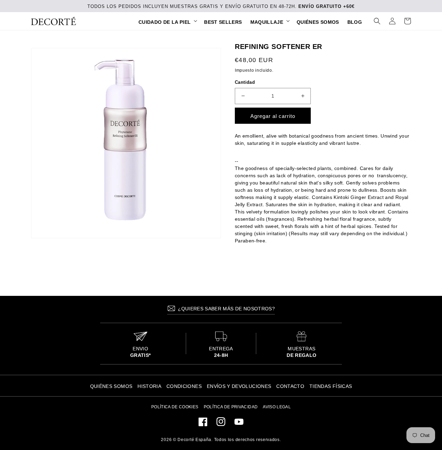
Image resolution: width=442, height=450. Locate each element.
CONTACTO (290, 386)
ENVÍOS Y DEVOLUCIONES (239, 386)
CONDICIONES (184, 386)
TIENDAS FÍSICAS (330, 386)
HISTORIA (149, 386)
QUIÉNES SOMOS (111, 386)
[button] (167, 22)
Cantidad (245, 82)
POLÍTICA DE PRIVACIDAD (231, 406)
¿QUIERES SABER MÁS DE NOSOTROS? (225, 308)
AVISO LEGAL (277, 406)
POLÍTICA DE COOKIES (175, 406)
